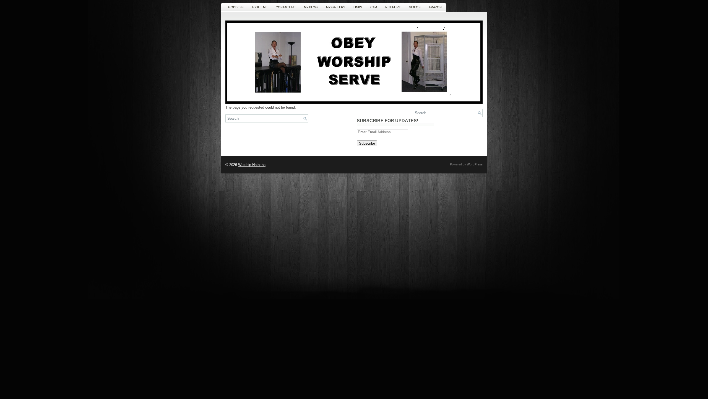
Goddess (235, 7)
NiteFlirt (393, 7)
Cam (373, 7)
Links (357, 7)
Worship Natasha (252, 165)
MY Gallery (335, 7)
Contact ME (286, 7)
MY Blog (311, 7)
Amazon (435, 7)
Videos (414, 7)
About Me (259, 7)
